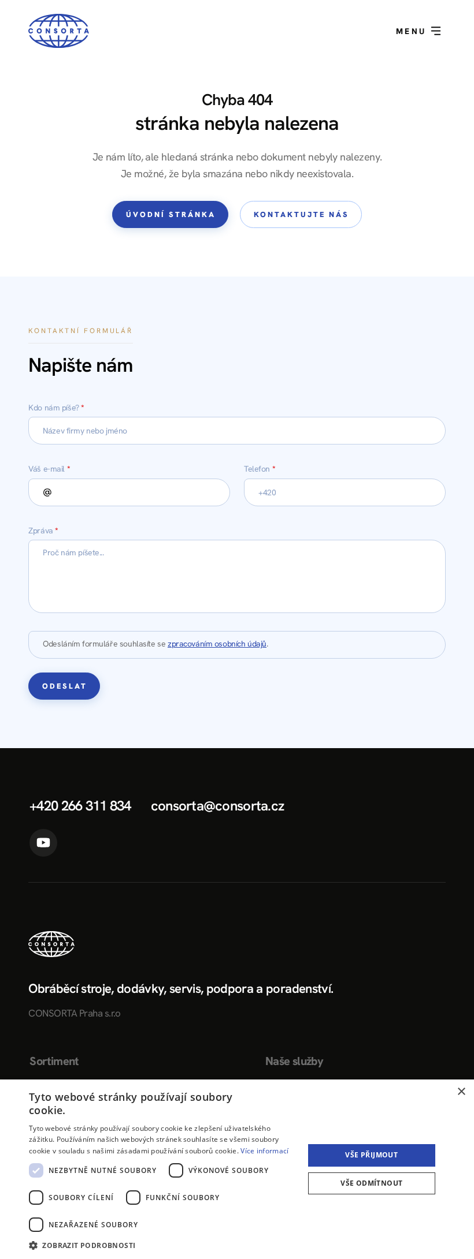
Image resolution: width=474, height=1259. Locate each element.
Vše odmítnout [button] (371, 1183)
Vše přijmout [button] (371, 1155)
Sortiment (54, 1061)
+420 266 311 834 (80, 806)
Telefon (259, 469)
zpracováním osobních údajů (217, 643)
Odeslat (64, 686)
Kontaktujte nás (301, 214)
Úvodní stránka (171, 214)
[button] (162, 1244)
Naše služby (294, 1061)
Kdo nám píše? (56, 407)
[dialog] (237, 1169)
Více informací (264, 1151)
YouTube (43, 843)
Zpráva (43, 530)
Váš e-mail (49, 469)
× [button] (461, 1092)
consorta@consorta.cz (217, 806)
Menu (413, 31)
